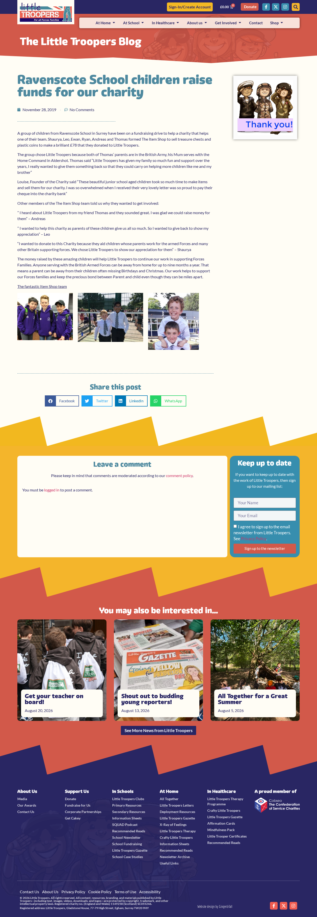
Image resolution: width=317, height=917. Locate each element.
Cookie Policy (99, 891)
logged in (51, 489)
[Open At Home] (114, 23)
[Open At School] (142, 23)
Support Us (77, 791)
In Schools (122, 791)
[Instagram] (285, 7)
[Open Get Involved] (240, 23)
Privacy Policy (253, 538)
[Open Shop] (282, 23)
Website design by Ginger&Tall (214, 906)
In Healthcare (221, 791)
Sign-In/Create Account (190, 6)
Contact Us (29, 891)
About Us (27, 791)
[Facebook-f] (266, 7)
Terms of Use (125, 891)
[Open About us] (206, 23)
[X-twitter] (276, 7)
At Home (169, 791)
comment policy (179, 475)
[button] (62, 401)
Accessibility (149, 891)
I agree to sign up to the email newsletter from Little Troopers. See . (262, 532)
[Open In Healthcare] (178, 23)
